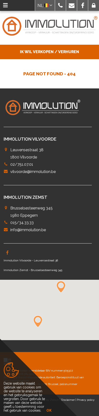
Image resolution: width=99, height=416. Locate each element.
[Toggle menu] (5, 5)
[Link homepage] (49, 26)
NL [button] (40, 5)
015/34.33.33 (22, 222)
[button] (60, 5)
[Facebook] (7, 253)
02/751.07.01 (21, 164)
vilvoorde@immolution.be (33, 171)
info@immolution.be (28, 230)
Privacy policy (86, 400)
